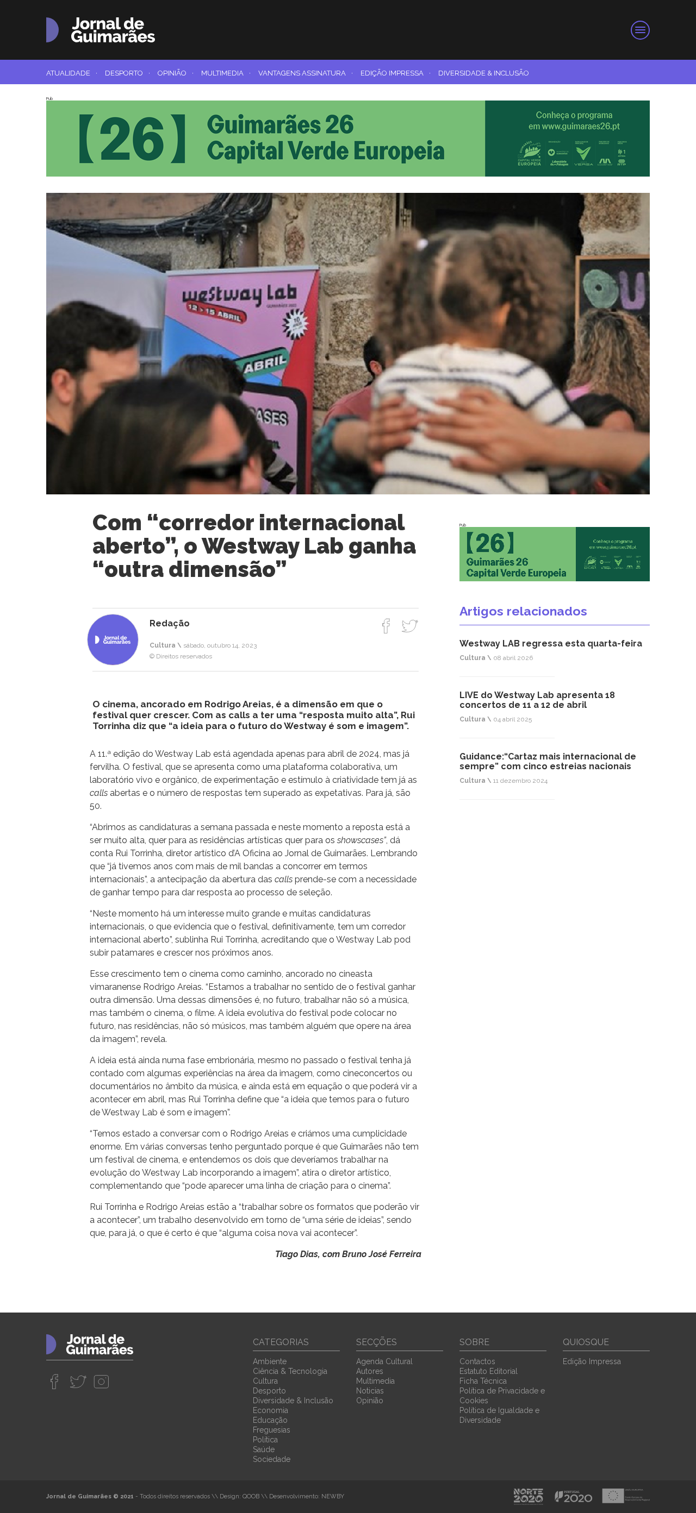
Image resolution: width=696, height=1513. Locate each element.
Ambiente (270, 1361)
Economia (270, 1410)
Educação (270, 1420)
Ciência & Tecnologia (290, 1371)
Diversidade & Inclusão (483, 73)
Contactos (477, 1361)
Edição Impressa (396, 73)
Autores (369, 1371)
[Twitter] (409, 625)
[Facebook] (386, 625)
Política (265, 1439)
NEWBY (332, 1496)
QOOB (251, 1496)
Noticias (370, 1390)
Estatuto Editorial (488, 1371)
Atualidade (71, 73)
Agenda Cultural (384, 1361)
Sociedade (271, 1459)
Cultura (265, 1381)
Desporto (127, 73)
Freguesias (271, 1430)
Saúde (264, 1449)
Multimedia (226, 73)
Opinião (176, 73)
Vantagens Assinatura (305, 73)
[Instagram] (101, 1381)
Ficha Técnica (483, 1381)
